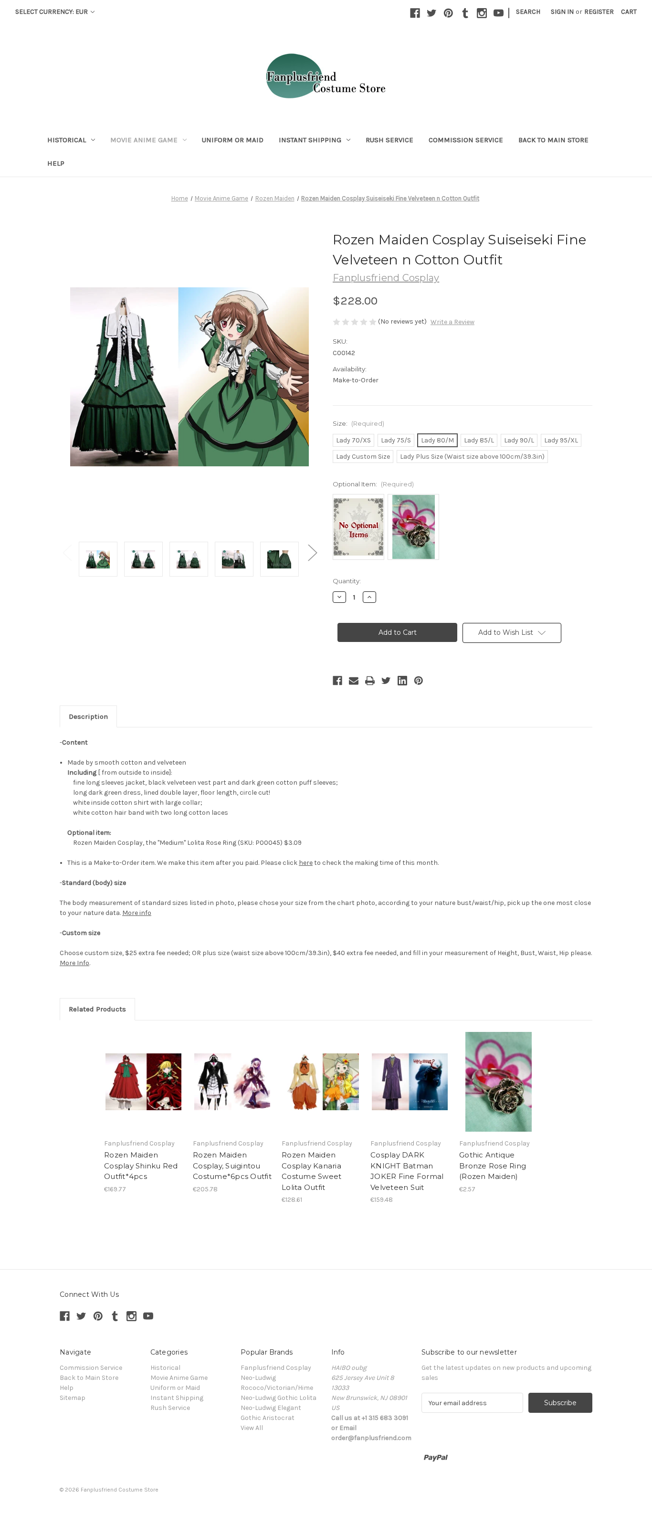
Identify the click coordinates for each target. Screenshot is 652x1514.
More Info (74, 963)
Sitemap (72, 1398)
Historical (66, 140)
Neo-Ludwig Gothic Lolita (278, 1398)
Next (312, 552)
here (306, 863)
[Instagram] (482, 13)
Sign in (562, 12)
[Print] (370, 680)
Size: (358, 423)
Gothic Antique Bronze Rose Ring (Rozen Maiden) (492, 1165)
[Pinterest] (448, 13)
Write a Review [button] (452, 322)
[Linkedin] (402, 680)
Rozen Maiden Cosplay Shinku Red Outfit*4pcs (141, 1165)
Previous (66, 552)
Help (55, 163)
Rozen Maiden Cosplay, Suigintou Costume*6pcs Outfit (232, 1165)
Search (528, 12)
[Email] (353, 680)
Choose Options (143, 1082)
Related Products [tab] (97, 1009)
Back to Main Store (553, 140)
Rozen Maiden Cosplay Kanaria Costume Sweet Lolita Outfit (311, 1171)
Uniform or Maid (232, 140)
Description (88, 716)
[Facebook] (415, 13)
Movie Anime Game (144, 140)
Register (599, 12)
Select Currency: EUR (52, 12)
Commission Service (466, 140)
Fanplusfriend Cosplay (276, 1368)
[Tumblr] (465, 13)
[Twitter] (432, 13)
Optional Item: (373, 484)
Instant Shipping (310, 140)
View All (252, 1428)
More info (136, 913)
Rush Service (389, 140)
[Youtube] (499, 13)
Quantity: (347, 581)
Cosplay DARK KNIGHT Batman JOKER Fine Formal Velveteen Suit (406, 1171)
